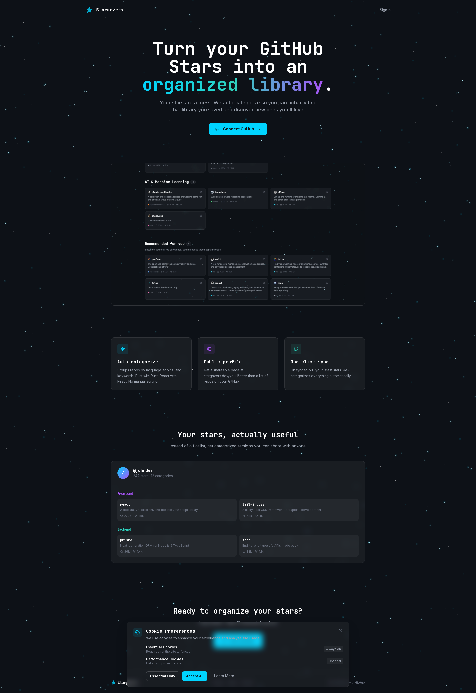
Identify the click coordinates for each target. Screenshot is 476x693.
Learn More (224, 676)
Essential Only (162, 676)
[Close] (340, 630)
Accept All (194, 676)
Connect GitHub (238, 128)
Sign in (385, 10)
